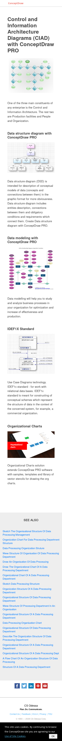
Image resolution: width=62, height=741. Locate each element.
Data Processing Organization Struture (23, 548)
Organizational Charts (24, 426)
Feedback (26, 714)
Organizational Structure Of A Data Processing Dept (31, 653)
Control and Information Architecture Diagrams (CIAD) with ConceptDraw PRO (30, 34)
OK (53, 736)
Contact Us (15, 714)
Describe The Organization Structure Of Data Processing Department (27, 637)
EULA (35, 714)
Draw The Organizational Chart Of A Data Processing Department (25, 568)
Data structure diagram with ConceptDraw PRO (29, 135)
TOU (50, 714)
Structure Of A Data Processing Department (26, 667)
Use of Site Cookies (15, 736)
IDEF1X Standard (20, 328)
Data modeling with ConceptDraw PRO (22, 239)
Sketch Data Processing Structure (21, 583)
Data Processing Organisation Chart (22, 622)
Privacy (43, 714)
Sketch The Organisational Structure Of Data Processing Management (27, 532)
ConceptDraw (15, 3)
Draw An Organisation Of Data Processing (25, 561)
